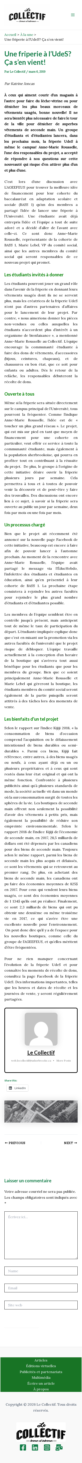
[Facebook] (22, 1447)
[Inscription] (59, 1447)
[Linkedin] (34, 1447)
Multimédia (41, 1377)
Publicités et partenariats (41, 1372)
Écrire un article (41, 1383)
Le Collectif (41, 1052)
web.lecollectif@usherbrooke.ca (31, 1060)
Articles (41, 1360)
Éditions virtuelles (41, 1366)
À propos (41, 1389)
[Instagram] (47, 1447)
